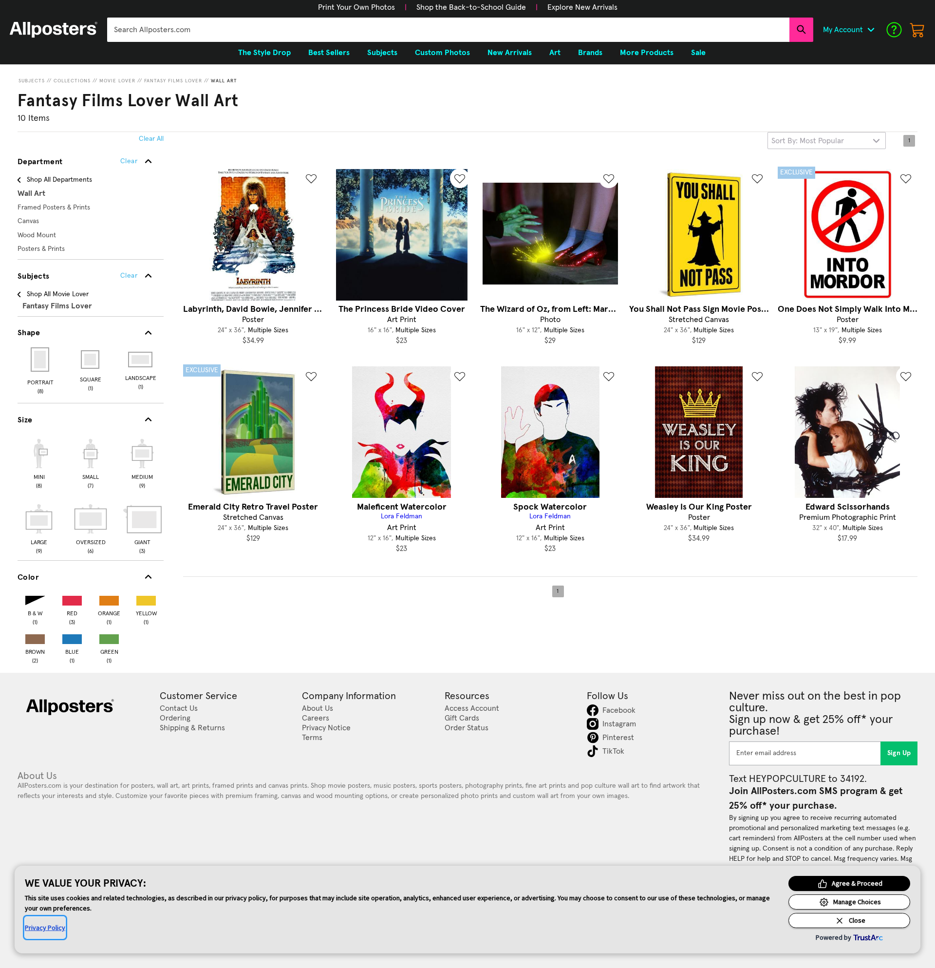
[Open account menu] (871, 30)
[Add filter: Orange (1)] (109, 598)
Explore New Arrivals (582, 7)
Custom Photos (442, 53)
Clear (128, 275)
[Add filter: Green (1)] (109, 637)
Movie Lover (117, 80)
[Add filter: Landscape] (141, 359)
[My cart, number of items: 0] (917, 30)
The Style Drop (264, 53)
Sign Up (899, 753)
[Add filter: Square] (91, 359)
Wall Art (224, 80)
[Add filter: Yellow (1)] (146, 598)
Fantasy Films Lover (173, 80)
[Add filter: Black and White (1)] (35, 598)
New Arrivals (509, 53)
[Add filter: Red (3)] (72, 598)
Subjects (32, 80)
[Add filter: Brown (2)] (35, 637)
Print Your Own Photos (356, 7)
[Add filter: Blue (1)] (72, 637)
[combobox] (448, 30)
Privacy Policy (45, 927)
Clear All (151, 138)
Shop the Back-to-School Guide (471, 7)
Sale (698, 53)
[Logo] (53, 29)
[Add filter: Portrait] (41, 359)
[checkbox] (39, 462)
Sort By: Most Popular (807, 141)
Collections (72, 80)
